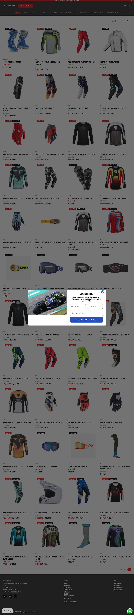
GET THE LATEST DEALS (86, 320)
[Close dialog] (103, 292)
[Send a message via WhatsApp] (130, 611)
